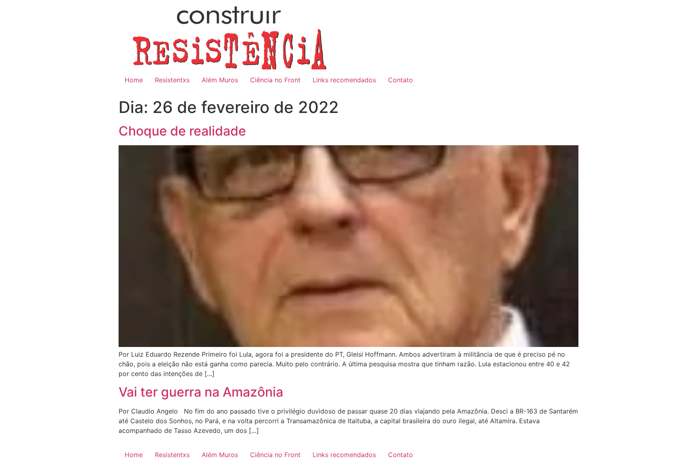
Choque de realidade (182, 131)
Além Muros (220, 80)
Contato (400, 80)
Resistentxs (172, 80)
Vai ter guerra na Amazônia (201, 392)
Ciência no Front (275, 80)
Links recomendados (344, 80)
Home (134, 80)
